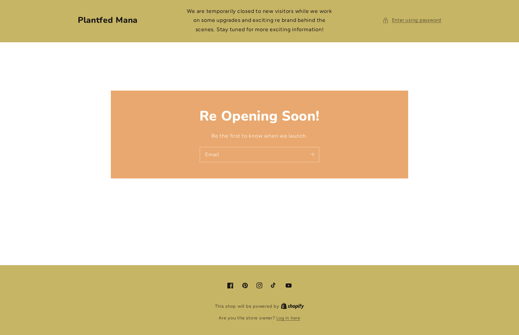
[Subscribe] (312, 154)
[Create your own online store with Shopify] (292, 306)
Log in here (288, 318)
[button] (412, 20)
